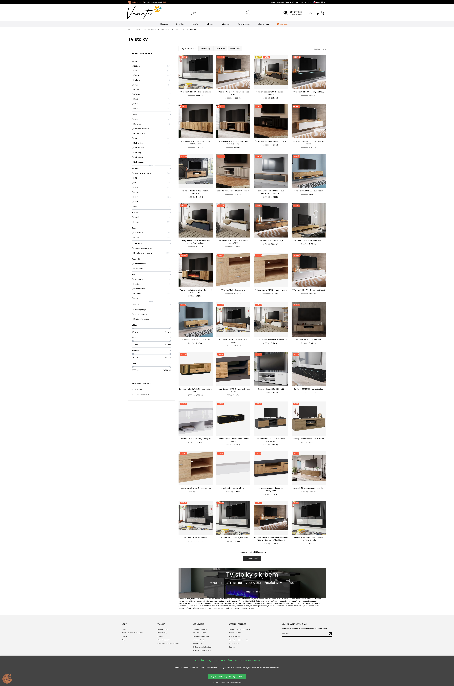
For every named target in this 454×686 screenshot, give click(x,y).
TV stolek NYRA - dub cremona (308, 339)
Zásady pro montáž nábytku (239, 629)
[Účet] (311, 12)
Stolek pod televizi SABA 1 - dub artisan (308, 438)
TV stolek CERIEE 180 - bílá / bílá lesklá (195, 92)
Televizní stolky (141, 383)
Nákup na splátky (199, 633)
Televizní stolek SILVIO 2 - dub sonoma (195, 488)
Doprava (289, 2)
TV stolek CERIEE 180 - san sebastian (308, 389)
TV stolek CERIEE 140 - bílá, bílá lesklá (233, 537)
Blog (309, 2)
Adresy (160, 636)
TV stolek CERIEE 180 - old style (271, 240)
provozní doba (296, 14)
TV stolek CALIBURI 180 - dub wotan (308, 191)
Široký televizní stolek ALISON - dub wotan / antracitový (195, 241)
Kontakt (303, 2)
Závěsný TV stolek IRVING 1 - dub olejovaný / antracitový (271, 192)
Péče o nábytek (235, 633)
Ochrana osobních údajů (202, 647)
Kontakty (125, 636)
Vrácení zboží (198, 640)
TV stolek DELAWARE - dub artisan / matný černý (271, 489)
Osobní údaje (162, 629)
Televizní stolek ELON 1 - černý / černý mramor (233, 439)
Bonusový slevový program (132, 633)
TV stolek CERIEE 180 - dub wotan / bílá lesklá (233, 93)
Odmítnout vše (218, 682)
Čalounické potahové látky (239, 640)
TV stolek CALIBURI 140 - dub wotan (195, 339)
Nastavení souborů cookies (168, 643)
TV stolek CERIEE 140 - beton (195, 537)
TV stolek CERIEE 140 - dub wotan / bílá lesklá (309, 142)
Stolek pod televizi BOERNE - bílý (271, 389)
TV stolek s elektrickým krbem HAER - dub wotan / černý (196, 291)
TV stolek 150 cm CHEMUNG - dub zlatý (309, 488)
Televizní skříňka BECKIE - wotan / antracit (195, 192)
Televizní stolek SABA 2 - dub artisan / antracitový (270, 439)
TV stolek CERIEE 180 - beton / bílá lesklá (308, 290)
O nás (124, 629)
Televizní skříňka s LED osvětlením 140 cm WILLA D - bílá (308, 538)
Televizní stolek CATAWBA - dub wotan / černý (195, 390)
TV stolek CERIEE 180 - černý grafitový (308, 92)
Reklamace (197, 643)
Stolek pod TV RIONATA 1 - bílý (233, 488)
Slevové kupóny (163, 640)
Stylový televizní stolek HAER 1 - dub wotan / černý (233, 142)
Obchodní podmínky (201, 636)
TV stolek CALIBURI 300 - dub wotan (308, 240)
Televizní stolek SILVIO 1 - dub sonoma (271, 290)
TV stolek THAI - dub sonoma (233, 290)
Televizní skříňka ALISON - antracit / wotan (271, 93)
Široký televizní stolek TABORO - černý (271, 141)
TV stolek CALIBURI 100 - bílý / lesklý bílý (196, 438)
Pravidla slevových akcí (202, 650)
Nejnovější (235, 48)
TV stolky (138, 390)
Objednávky (162, 633)
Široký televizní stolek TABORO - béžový (233, 191)
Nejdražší (220, 48)
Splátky (296, 2)
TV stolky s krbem (141, 394)
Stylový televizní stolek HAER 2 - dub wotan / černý (195, 142)
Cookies (232, 647)
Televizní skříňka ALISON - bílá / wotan (271, 339)
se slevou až (149, 2)
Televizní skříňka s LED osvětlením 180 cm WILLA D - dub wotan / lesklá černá (271, 538)
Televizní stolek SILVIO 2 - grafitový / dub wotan (233, 390)
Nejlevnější (206, 48)
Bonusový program (278, 2)
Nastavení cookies (234, 682)
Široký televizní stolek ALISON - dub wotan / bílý (233, 241)
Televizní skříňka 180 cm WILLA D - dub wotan (233, 340)
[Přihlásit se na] (330, 633)
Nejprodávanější (188, 48)
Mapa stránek (234, 643)
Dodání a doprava (200, 629)
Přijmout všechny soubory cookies (227, 676)
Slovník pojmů (234, 636)
